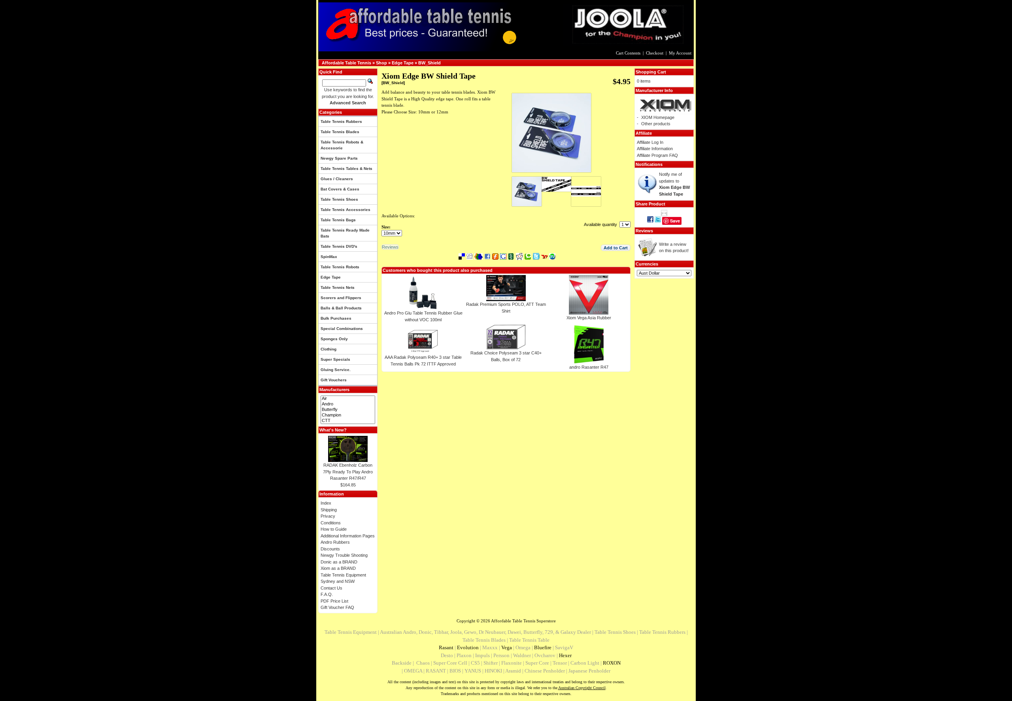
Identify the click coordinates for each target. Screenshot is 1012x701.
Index (326, 503)
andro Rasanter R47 (588, 367)
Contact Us (331, 588)
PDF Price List (334, 601)
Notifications (649, 164)
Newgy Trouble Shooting (344, 555)
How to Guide (334, 529)
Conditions (331, 522)
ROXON (612, 663)
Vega (506, 647)
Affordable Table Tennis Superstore (523, 620)
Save (675, 221)
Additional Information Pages (348, 535)
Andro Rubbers (335, 542)
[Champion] (348, 415)
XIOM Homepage (657, 117)
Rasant (446, 647)
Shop (381, 62)
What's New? (333, 430)
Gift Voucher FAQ (337, 607)
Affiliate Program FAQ (657, 155)
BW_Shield (429, 62)
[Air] (348, 398)
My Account (680, 53)
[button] (616, 248)
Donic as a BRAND (339, 562)
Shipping (329, 509)
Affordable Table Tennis (346, 62)
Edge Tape (402, 62)
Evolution (468, 647)
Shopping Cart (651, 72)
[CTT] (348, 421)
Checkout (654, 53)
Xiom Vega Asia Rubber (588, 317)
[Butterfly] (348, 410)
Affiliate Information (655, 148)
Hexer (565, 655)
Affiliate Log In (650, 142)
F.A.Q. (327, 594)
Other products (655, 123)
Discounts (330, 548)
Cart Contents (628, 53)
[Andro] (348, 404)
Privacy (328, 516)
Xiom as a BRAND (338, 568)
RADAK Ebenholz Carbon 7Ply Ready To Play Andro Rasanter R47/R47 (348, 472)
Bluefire (542, 647)
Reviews (644, 230)
